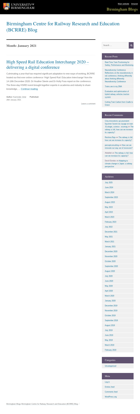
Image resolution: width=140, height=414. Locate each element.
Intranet (134, 4)
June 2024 (109, 187)
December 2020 (111, 251)
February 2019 (110, 350)
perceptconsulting (112, 145)
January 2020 (110, 301)
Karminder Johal (19, 97)
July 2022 (109, 227)
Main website (123, 4)
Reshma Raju (110, 137)
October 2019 (110, 315)
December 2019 (111, 306)
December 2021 (111, 232)
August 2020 (110, 271)
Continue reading (29, 89)
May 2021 (109, 237)
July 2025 (109, 182)
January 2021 (110, 246)
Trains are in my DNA (113, 86)
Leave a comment (88, 104)
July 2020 (109, 276)
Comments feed (111, 392)
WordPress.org (111, 397)
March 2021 (109, 242)
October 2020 (110, 261)
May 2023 (109, 207)
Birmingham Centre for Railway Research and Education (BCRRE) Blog (62, 26)
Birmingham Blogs (122, 9)
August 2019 (110, 325)
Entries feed (109, 387)
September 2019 (111, 320)
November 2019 (111, 310)
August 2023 (110, 202)
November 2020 (111, 256)
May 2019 (109, 340)
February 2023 (110, 222)
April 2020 (109, 291)
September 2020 (111, 266)
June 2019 (109, 335)
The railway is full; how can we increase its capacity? (119, 129)
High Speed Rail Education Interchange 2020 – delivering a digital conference (47, 64)
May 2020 (109, 286)
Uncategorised (110, 366)
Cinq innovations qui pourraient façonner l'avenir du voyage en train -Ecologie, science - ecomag (119, 124)
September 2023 (111, 197)
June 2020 (109, 281)
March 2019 (109, 345)
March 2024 (109, 192)
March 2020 (109, 296)
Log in (107, 382)
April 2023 (109, 212)
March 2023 (109, 217)
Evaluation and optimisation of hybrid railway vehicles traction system (117, 94)
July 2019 (109, 330)
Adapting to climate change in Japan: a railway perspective (118, 163)
